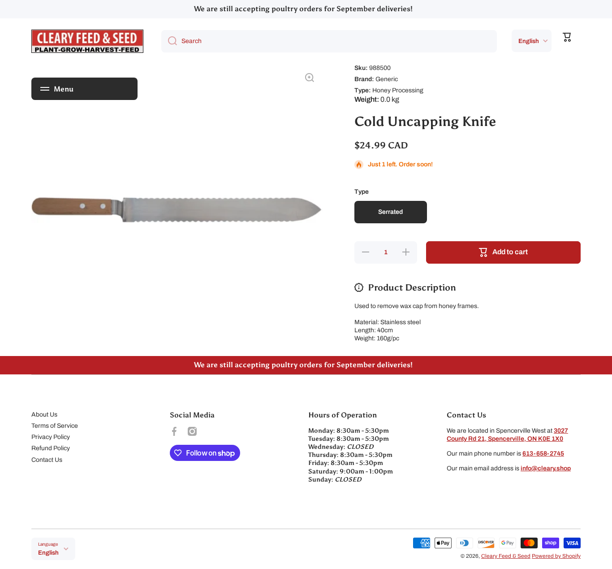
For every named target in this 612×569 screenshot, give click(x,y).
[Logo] (87, 41)
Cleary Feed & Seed (505, 556)
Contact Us (46, 459)
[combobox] (329, 41)
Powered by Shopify (556, 556)
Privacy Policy (50, 437)
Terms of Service (54, 425)
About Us (44, 414)
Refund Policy (50, 448)
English (528, 41)
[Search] (169, 41)
